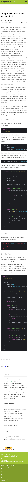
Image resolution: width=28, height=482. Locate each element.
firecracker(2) (12, 394)
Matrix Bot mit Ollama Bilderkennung (13, 415)
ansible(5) (6, 385)
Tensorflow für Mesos (9, 407)
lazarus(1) (6, 398)
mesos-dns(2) (19, 389)
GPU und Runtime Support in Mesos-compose (15, 416)
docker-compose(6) (15, 392)
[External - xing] (1, 471)
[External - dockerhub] (1, 477)
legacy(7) (18, 381)
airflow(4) (12, 387)
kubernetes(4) (11, 389)
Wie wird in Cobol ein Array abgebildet (13, 413)
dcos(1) (22, 392)
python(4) (6, 387)
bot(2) (10, 396)
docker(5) (6, 394)
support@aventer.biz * (13, 438)
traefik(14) (24, 387)
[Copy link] (9, 366)
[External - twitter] (1, 470)
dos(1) (14, 381)
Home (2, 458)
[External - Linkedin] (7, 366)
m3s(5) (5, 389)
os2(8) (12, 383)
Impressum (4, 460)
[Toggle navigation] (20, 2)
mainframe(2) (20, 394)
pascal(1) (23, 396)
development (6, 359)
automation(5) (13, 385)
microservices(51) (14, 379)
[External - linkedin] (1, 473)
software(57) (7, 383)
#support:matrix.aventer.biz (18, 439)
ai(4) (14, 396)
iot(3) (18, 385)
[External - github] (1, 476)
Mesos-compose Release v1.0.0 (11, 423)
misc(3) (17, 383)
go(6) (20, 379)
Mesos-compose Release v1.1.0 (11, 420)
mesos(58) (6, 379)
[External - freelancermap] (1, 474)
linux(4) (22, 385)
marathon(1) (18, 387)
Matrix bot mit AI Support (10, 422)
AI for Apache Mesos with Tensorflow (13, 418)
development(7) (8, 381)
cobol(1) (18, 396)
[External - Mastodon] (5, 366)
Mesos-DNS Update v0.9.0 (10, 425)
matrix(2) (6, 396)
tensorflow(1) (13, 398)
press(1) (21, 383)
